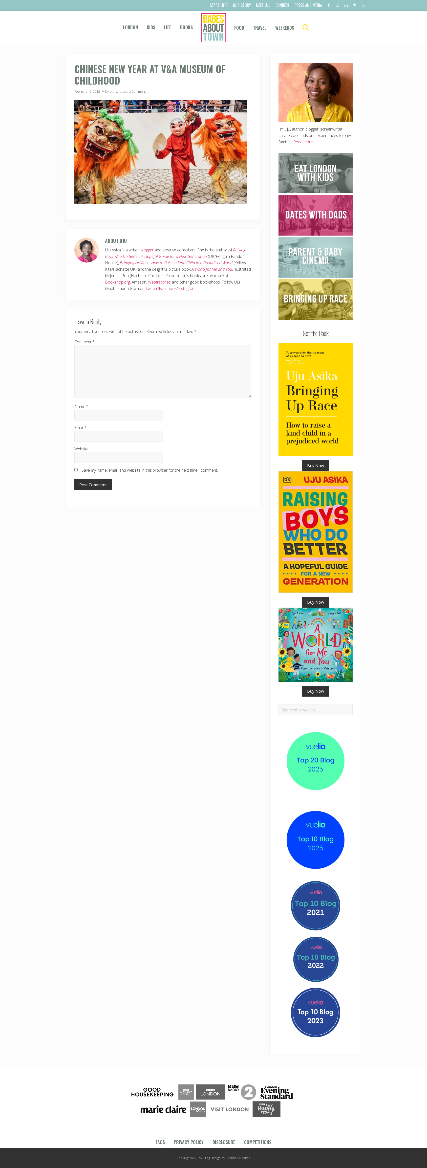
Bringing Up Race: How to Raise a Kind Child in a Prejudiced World (176, 262)
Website (81, 449)
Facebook (167, 288)
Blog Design (212, 1158)
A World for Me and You (212, 269)
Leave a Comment (133, 91)
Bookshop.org (117, 282)
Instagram (186, 288)
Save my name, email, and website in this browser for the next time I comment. (150, 470)
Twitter (152, 288)
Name (81, 406)
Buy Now (315, 465)
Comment (84, 342)
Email (80, 427)
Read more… (304, 142)
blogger (147, 250)
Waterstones (159, 282)
